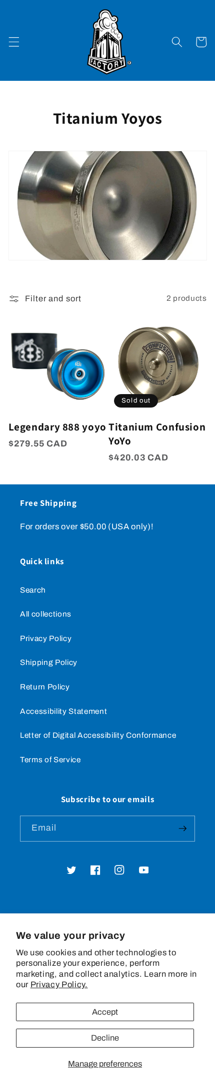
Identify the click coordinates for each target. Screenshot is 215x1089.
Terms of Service (50, 759)
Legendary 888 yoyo (57, 427)
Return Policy (45, 686)
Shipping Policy (49, 662)
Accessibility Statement (63, 711)
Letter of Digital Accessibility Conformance (98, 735)
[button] (14, 42)
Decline (105, 1038)
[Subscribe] (182, 829)
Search (33, 590)
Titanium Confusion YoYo (157, 433)
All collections (46, 614)
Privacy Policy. (59, 984)
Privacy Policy (46, 638)
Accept (105, 1012)
